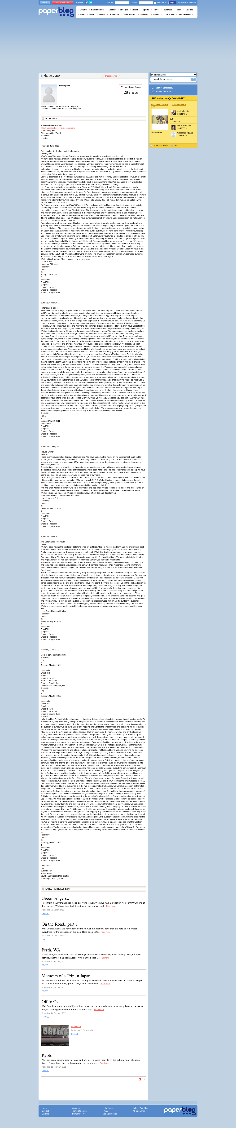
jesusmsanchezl (184, 125)
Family (102, 14)
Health (135, 10)
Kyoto (47, 1055)
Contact (45, 1111)
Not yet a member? (164, 88)
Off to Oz (50, 1001)
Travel (156, 10)
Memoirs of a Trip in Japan (66, 976)
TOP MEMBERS (179, 104)
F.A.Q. (105, 1111)
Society (112, 10)
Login (172, 3)
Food (82, 14)
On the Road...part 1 (60, 924)
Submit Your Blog (163, 91)
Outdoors (144, 14)
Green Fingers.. (55, 898)
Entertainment (97, 10)
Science (189, 10)
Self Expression (186, 14)
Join (176, 145)
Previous (140, 1079)
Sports (146, 10)
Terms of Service (79, 1111)
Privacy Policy (78, 1114)
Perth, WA (51, 950)
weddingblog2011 (185, 133)
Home (44, 2)
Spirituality (114, 14)
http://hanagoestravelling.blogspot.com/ (58, 128)
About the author (161, 145)
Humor (156, 14)
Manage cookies (110, 1114)
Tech (179, 10)
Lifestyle (124, 10)
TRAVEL (45, 913)
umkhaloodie (183, 111)
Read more (111, 906)
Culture (83, 10)
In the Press (108, 1108)
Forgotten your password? (187, 2)
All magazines (139, 1111)
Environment (129, 14)
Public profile (111, 76)
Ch (171, 118)
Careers (45, 1114)
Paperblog (56, 12)
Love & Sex (169, 14)
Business (168, 10)
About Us (76, 1108)
